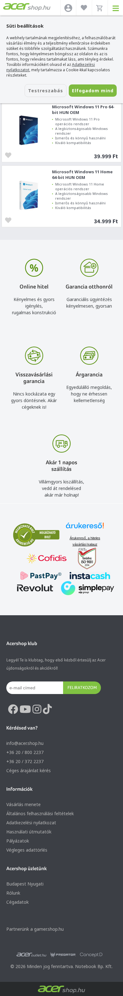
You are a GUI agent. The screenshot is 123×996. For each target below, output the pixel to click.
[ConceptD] (91, 955)
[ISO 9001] (83, 559)
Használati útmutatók (28, 832)
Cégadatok (17, 902)
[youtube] (25, 709)
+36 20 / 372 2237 (25, 761)
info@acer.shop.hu (25, 743)
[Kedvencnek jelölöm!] (10, 154)
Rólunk (13, 893)
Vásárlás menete (23, 804)
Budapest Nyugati (25, 884)
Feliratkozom (82, 687)
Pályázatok (17, 841)
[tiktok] (47, 709)
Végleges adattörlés (26, 850)
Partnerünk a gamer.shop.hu (35, 929)
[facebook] (13, 709)
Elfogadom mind (93, 91)
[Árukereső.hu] (85, 528)
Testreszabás (45, 91)
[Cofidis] (46, 559)
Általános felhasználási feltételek (40, 813)
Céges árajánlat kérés (28, 770)
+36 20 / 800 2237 (25, 752)
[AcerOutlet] (31, 955)
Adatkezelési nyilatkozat (31, 823)
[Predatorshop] (63, 955)
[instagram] (36, 709)
